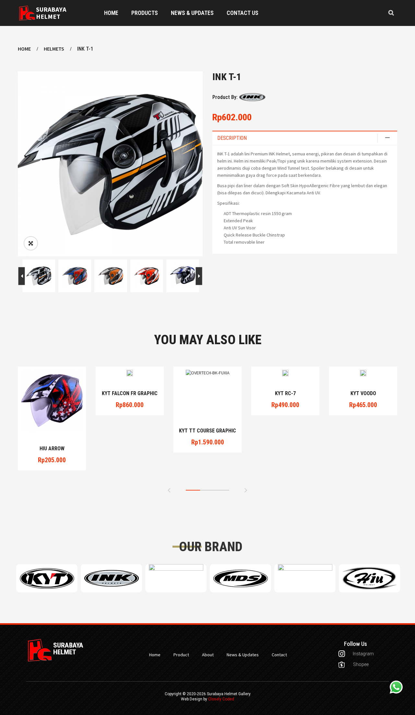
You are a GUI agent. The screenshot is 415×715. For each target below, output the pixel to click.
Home (24, 48)
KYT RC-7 (285, 393)
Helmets (54, 48)
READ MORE (52, 424)
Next (21, 276)
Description (232, 138)
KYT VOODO (363, 393)
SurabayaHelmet (51, 12)
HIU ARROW (52, 449)
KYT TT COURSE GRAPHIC (207, 431)
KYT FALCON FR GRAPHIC (130, 393)
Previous (199, 276)
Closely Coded (221, 699)
